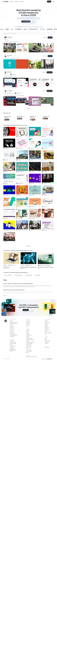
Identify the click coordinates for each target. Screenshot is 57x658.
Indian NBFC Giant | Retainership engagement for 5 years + (8, 227)
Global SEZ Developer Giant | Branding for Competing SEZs (22, 227)
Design (46, 323)
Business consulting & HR (48, 332)
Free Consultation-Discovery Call (8, 168)
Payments (11, 1)
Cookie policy (47, 343)
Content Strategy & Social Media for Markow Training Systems (9, 50)
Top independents (47, 322)
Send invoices (12, 328)
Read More (5, 295)
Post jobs (11, 344)
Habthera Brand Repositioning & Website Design (46, 103)
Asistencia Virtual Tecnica (45, 227)
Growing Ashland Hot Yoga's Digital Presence (20, 50)
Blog (26, 348)
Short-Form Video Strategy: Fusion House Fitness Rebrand (34, 50)
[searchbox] (29, 33)
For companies (12, 340)
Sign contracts (12, 327)
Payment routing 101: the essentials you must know (35, 180)
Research (27, 340)
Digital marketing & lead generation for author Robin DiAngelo (22, 203)
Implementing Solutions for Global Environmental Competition (8, 66)
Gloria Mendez (9, 37)
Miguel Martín (9, 55)
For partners (27, 323)
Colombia (8, 56)
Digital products (12, 332)
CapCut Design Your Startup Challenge (31, 356)
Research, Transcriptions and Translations (33, 203)
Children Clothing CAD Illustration (46, 168)
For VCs (27, 326)
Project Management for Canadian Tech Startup (33, 66)
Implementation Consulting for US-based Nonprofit (21, 66)
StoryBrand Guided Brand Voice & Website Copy (34, 133)
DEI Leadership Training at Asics (34, 227)
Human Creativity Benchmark (30, 339)
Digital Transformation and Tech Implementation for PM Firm (21, 156)
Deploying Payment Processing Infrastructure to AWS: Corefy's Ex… (47, 180)
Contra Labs (22, 1)
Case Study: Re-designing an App (21, 168)
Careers (46, 339)
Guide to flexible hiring (29, 343)
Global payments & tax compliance (13, 350)
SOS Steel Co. (6, 103)
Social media (46, 328)
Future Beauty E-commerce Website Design (32, 103)
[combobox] (28, 33)
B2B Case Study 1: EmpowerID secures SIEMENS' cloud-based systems (9, 180)
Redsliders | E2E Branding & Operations (47, 215)
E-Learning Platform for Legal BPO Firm (47, 66)
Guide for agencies (28, 344)
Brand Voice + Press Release (46, 133)
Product (46, 331)
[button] (28, 43)
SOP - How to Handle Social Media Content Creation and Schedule (21, 133)
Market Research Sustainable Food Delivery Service (21, 215)
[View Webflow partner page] (4, 97)
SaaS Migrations (32, 168)
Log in (53, 1)
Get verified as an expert (13, 323)
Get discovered (12, 326)
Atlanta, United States (28, 275)
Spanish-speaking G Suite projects (14, 125)
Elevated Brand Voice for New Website (9, 145)
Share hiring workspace (13, 343)
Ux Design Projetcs (32, 145)
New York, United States (8, 275)
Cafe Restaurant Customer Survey (34, 215)
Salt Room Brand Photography (46, 50)
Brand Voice (18, 145)
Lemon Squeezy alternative (13, 335)
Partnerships (17, 1)
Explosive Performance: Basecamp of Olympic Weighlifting (9, 238)
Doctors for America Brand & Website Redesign (20, 103)
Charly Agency (9, 90)
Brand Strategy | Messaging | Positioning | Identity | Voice (8, 203)
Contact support (47, 347)
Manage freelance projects (13, 322)
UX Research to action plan (7, 215)
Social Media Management (46, 145)
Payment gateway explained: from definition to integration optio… (8, 191)
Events (27, 331)
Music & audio (47, 327)
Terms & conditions (47, 340)
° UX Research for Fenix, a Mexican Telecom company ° (21, 180)
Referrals (27, 352)
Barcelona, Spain (10, 91)
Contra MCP (27, 330)
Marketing (46, 326)
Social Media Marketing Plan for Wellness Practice (46, 203)
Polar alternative (12, 336)
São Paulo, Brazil (37, 275)
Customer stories (28, 347)
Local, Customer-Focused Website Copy (7, 133)
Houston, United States (18, 275)
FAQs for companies (29, 351)
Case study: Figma (28, 335)
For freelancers (28, 322)
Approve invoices (12, 348)
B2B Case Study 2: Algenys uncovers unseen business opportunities (47, 191)
